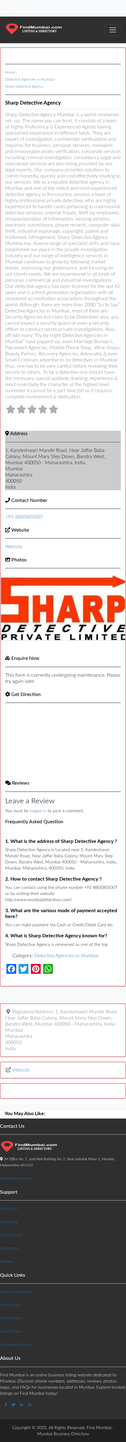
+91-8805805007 (24, 516)
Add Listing (9, 1222)
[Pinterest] (36, 969)
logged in (38, 811)
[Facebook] (11, 969)
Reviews (20, 783)
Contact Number (29, 500)
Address (19, 433)
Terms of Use (10, 1305)
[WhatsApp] (48, 969)
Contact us (8, 1209)
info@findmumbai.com (16, 1178)
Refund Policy (11, 1331)
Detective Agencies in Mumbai (29, 79)
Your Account (11, 1235)
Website (20, 530)
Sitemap (6, 1261)
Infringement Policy (15, 1344)
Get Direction (26, 694)
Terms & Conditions (15, 1292)
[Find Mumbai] (33, 30)
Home (10, 72)
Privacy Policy (11, 1318)
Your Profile (9, 1248)
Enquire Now (25, 658)
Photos (19, 559)
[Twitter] (23, 969)
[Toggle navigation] (13, 8)
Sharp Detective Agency (24, 86)
